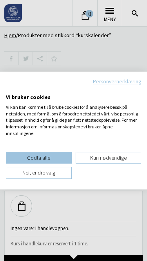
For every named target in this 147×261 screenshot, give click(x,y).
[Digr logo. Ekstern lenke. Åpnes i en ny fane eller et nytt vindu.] (11, 88)
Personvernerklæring (117, 81)
